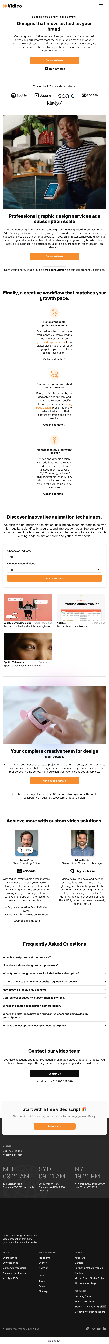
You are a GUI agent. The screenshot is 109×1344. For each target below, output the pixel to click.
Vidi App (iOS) (10, 1278)
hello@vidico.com (12, 1154)
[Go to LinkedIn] (104, 1329)
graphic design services (50, 342)
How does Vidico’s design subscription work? (31, 965)
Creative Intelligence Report (90, 1311)
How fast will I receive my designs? (24, 989)
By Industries (10, 1257)
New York (44, 1267)
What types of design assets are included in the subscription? (41, 973)
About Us (80, 1257)
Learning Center (83, 1296)
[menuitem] (54, 1341)
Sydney (43, 1262)
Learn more (54, 1126)
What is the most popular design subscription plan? (34, 1025)
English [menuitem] (56, 1340)
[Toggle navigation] (101, 5)
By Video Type (10, 1262)
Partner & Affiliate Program (89, 1267)
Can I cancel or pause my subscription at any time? (34, 997)
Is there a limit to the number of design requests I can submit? (41, 981)
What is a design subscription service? (27, 957)
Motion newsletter (85, 1301)
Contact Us (54, 1073)
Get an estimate (54, 60)
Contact (79, 1273)
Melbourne (44, 1257)
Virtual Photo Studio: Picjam (90, 1278)
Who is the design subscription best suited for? (32, 1005)
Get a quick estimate (54, 780)
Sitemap (43, 1291)
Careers (79, 1262)
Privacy (43, 1286)
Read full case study (25, 920)
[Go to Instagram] (88, 1329)
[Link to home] (12, 5)
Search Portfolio (54, 578)
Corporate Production (15, 1267)
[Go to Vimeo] (93, 1329)
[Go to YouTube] (99, 1329)
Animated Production (14, 1273)
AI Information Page (85, 1283)
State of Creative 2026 (87, 1306)
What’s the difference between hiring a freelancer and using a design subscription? (45, 1015)
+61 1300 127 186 (62, 1081)
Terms (42, 1281)
